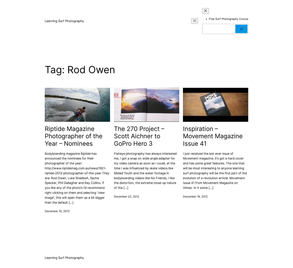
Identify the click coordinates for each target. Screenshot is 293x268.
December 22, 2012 (126, 196)
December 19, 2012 (195, 196)
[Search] (241, 29)
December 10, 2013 (57, 211)
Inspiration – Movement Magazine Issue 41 (213, 136)
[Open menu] (194, 21)
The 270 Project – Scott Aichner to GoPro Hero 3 (139, 136)
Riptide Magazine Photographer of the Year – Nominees (73, 136)
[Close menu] (205, 11)
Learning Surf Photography (64, 21)
